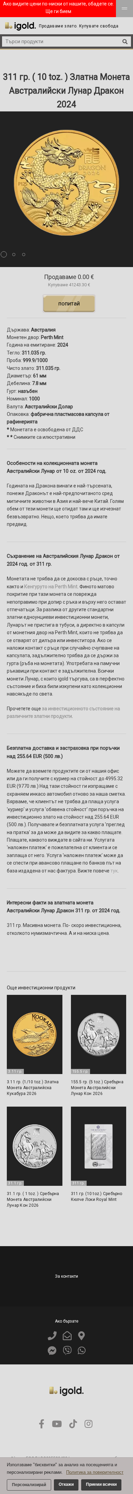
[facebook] (41, 1424)
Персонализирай (29, 1484)
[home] (20, 26)
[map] (81, 1336)
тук (114, 870)
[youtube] (57, 1424)
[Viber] (67, 1351)
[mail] (67, 1336)
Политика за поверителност (94, 1472)
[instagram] (88, 1424)
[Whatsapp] (81, 1351)
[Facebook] (52, 1351)
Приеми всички (101, 1484)
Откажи (66, 1484)
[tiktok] (73, 1424)
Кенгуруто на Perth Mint (50, 586)
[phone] (52, 1336)
